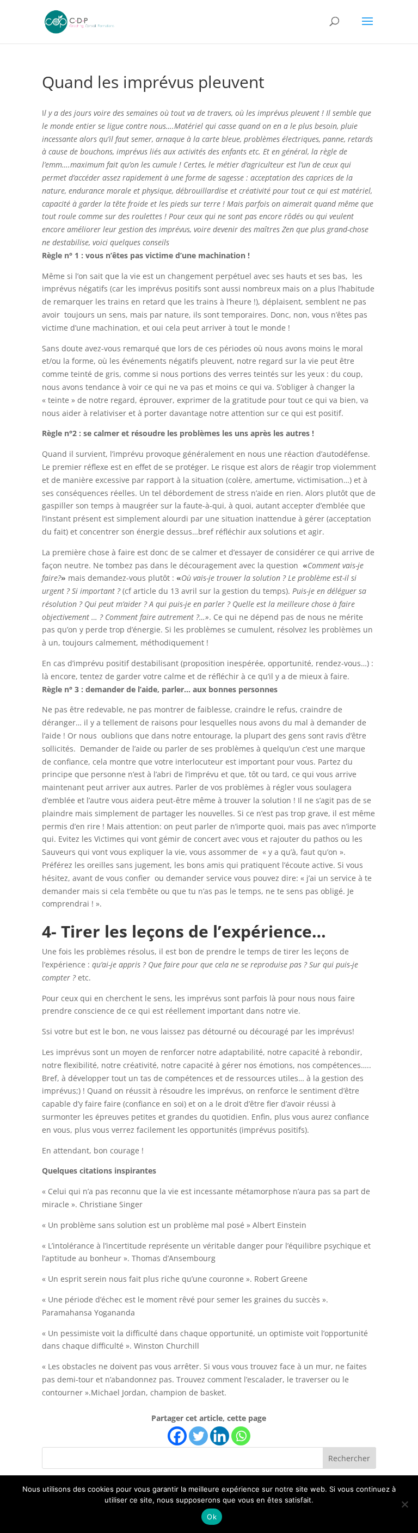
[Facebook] (177, 1435)
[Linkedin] (219, 1435)
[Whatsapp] (240, 1435)
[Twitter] (198, 1435)
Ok (212, 1516)
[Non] (404, 1504)
